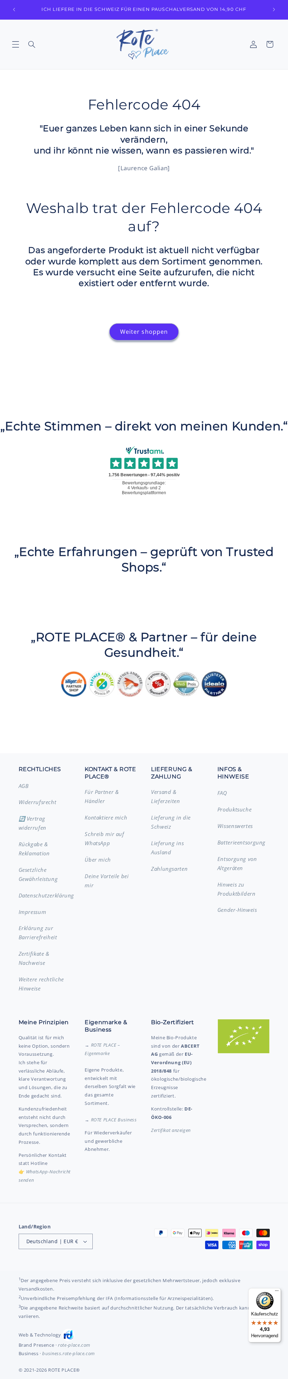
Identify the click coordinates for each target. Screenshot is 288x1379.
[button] (15, 44)
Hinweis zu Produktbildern (236, 889)
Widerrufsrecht (38, 801)
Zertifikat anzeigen (171, 1130)
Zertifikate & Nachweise (34, 958)
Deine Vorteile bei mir (107, 881)
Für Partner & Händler (102, 796)
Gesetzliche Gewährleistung (38, 874)
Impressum (32, 911)
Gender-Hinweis (237, 909)
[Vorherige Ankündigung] (14, 9)
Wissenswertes (235, 825)
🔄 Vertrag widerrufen (32, 823)
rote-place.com (74, 1345)
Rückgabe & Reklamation (34, 849)
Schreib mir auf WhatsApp (104, 838)
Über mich (98, 859)
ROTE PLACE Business (114, 1119)
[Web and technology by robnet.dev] (68, 1335)
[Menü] (277, 1292)
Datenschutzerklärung (46, 895)
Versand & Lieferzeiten (165, 796)
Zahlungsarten (169, 868)
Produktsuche (234, 809)
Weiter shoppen (144, 332)
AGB (24, 785)
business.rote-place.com (68, 1353)
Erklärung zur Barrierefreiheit (38, 932)
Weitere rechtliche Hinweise (41, 984)
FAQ (222, 792)
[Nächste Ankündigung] (274, 9)
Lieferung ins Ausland (167, 848)
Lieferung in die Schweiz (171, 822)
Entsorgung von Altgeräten (237, 863)
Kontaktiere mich (106, 817)
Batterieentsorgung (241, 842)
